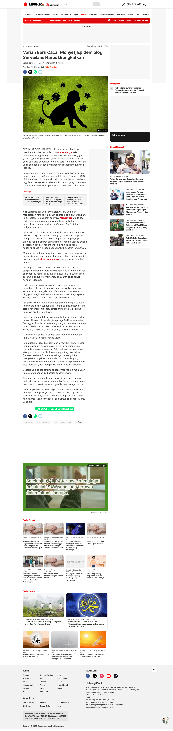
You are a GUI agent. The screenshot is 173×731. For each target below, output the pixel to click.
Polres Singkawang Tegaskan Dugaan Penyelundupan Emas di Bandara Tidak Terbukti (129, 90)
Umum (37, 46)
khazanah (66, 15)
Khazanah (26, 678)
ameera (28, 15)
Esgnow (26, 688)
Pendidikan (37, 20)
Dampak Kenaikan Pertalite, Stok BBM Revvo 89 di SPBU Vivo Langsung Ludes (75, 200)
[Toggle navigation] (25, 4)
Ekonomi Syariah (42, 15)
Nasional (27, 20)
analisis (93, 15)
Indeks (146, 15)
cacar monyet (65, 152)
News (31, 46)
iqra (76, 15)
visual (131, 15)
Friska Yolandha (51, 67)
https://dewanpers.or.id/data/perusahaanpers (42, 718)
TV (138, 15)
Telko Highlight (74, 20)
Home (25, 46)
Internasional (55, 20)
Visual (42, 688)
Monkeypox (66, 217)
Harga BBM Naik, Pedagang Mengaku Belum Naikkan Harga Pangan (54, 200)
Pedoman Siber (63, 703)
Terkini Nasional (117, 147)
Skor (59, 675)
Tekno (42, 685)
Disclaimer (27, 706)
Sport (46, 20)
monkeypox (79, 422)
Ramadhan (44, 692)
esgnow (121, 15)
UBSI (64, 20)
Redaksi (43, 703)
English (60, 688)
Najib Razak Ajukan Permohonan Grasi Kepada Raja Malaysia (33, 199)
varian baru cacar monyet (62, 422)
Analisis (43, 682)
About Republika (29, 703)
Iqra (41, 678)
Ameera (26, 675)
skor (55, 15)
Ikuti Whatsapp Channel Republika (56, 409)
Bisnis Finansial (107, 15)
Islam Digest (62, 678)
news (83, 15)
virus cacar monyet (50, 259)
